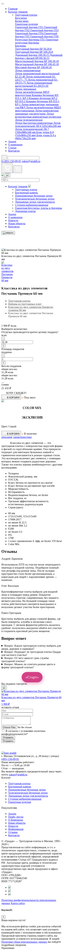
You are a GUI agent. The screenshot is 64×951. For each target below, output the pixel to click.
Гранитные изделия (26, 24)
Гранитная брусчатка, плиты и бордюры (38, 208)
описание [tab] (6, 437)
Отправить (8, 737)
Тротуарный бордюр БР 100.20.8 (34, 51)
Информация (15, 829)
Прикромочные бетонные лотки (34, 195)
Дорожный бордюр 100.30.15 (32, 55)
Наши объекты (16, 223)
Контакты (14, 150)
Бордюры (20, 45)
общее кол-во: (9, 369)
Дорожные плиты (25, 211)
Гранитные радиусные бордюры (36, 41)
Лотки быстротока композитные (34, 122)
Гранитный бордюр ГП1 (29, 27)
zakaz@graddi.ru (31, 161)
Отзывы (13, 832)
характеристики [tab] (22, 437)
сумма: (5, 384)
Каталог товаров (17, 11)
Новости (13, 220)
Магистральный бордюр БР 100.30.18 (37, 61)
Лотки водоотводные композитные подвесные (38, 115)
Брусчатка (21, 17)
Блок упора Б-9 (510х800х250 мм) (34, 134)
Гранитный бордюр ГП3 (44, 30)
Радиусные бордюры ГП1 (30, 39)
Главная (12, 8)
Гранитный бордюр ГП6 (44, 36)
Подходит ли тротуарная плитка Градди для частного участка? (31, 653)
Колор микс (22, 21)
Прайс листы (15, 816)
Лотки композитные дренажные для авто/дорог (37, 112)
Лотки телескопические (29, 119)
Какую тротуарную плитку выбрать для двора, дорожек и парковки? (31, 647)
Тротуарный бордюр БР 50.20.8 (33, 48)
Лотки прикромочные (28, 70)
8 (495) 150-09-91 (11, 161)
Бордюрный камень (26, 192)
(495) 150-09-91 (10, 759)
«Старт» (32, 677)
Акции (12, 141)
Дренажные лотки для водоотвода (35, 201)
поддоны (6, 352)
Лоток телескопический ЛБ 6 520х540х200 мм (38, 124)
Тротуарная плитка (26, 14)
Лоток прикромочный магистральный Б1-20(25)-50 (33, 84)
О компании (15, 144)
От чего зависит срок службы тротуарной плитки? (25, 660)
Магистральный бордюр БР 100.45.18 (37, 64)
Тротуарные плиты (26, 189)
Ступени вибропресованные (31, 204)
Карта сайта (18, 903)
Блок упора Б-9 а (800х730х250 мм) (35, 137)
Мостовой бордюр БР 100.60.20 (33, 67)
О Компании (15, 819)
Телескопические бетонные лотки (34, 198)
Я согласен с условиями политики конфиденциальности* (23, 733)
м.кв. (4, 335)
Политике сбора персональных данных (24, 941)
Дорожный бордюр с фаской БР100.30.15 (38, 57)
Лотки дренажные (25, 88)
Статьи (12, 147)
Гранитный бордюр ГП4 (29, 33)
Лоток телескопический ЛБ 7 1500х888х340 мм (32, 131)
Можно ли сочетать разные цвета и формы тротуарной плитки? (28, 666)
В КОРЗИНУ (13, 397)
